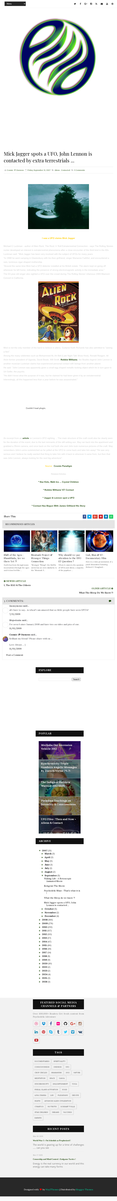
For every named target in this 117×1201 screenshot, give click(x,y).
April (48, 857)
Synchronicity (42, 1084)
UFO (67, 1067)
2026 (45, 981)
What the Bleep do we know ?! (59, 897)
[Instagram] (55, 1184)
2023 (45, 970)
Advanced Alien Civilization (57, 1101)
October (49, 908)
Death (37, 1101)
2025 (45, 978)
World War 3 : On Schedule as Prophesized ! (52, 1140)
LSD (52, 1095)
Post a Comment (14, 655)
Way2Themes (52, 1189)
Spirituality (59, 1061)
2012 (45, 934)
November (51, 912)
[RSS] (61, 1184)
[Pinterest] (79, 1184)
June (47, 864)
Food (64, 1090)
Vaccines (67, 1112)
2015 (45, 945)
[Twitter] (37, 1184)
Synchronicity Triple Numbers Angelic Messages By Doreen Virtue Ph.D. (59, 767)
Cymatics (39, 1107)
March (48, 853)
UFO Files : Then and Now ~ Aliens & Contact (58, 821)
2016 (45, 948)
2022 (45, 967)
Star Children (41, 1112)
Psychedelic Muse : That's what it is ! (62, 892)
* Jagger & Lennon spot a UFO (58, 498)
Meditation (40, 1078)
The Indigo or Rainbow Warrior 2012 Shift (55, 784)
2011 (44, 930)
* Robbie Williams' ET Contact (58, 490)
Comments (79, 170)
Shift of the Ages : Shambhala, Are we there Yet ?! (14, 558)
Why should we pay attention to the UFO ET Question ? (69, 558)
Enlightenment (60, 1084)
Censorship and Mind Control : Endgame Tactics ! (54, 1159)
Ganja (62, 1078)
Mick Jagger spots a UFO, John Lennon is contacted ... (60, 904)
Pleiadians (63, 1095)
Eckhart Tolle (68, 1107)
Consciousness (42, 1067)
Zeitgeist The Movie (54, 886)
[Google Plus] (49, 1184)
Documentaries (42, 1061)
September (51, 875)
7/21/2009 (14, 614)
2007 (45, 850)
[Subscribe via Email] (67, 1184)
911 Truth (52, 1107)
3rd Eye (75, 1095)
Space (52, 1078)
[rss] (96, 4)
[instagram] (91, 4)
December (50, 916)
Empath (38, 1118)
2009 (45, 923)
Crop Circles (41, 1073)
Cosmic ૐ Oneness (19, 634)
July (47, 868)
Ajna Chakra (40, 1095)
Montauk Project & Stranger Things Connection (42, 558)
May (47, 861)
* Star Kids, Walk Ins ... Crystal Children (58, 482)
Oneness (57, 1067)
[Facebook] (43, 1184)
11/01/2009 (15, 628)
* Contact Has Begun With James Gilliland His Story (58, 506)
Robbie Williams (69, 359)
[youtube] (107, 4)
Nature (77, 1073)
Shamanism (56, 1073)
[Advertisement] (58, 128)
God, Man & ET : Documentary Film (96, 556)
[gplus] (85, 4)
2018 (45, 956)
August (49, 871)
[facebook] (80, 4)
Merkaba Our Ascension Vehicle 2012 (56, 746)
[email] (101, 4)
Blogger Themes (84, 1189)
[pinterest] (112, 4)
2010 (45, 927)
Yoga (74, 1084)
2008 (45, 919)
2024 (45, 974)
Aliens (57, 170)
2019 (45, 959)
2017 (45, 952)
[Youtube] (73, 1184)
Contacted (65, 170)
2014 (45, 941)
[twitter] (75, 4)
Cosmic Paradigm (63, 466)
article (26, 438)
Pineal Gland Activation (46, 1090)
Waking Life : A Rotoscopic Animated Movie (57, 880)
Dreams (55, 1112)
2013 (45, 938)
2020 (45, 963)
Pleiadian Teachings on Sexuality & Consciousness (58, 802)
